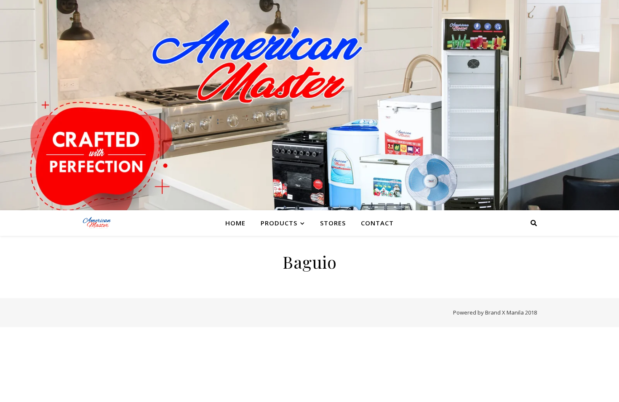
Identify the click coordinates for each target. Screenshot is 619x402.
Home (235, 223)
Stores (333, 223)
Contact (377, 223)
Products (279, 223)
